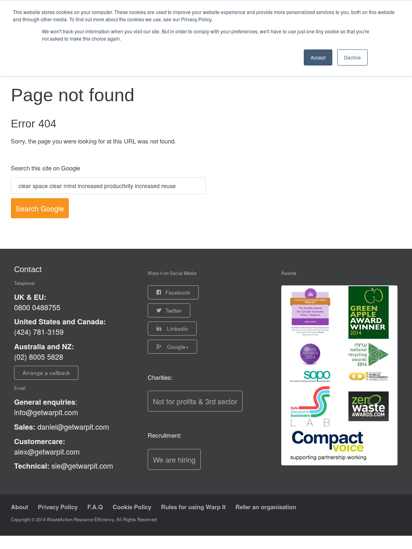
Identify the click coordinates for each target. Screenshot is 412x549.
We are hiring (174, 459)
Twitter (173, 310)
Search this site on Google (45, 168)
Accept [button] (318, 57)
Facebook (177, 292)
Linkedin (176, 328)
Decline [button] (352, 57)
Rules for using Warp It (193, 506)
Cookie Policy (132, 506)
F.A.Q (95, 506)
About (19, 506)
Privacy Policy (58, 506)
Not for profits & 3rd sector (195, 401)
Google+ (177, 346)
